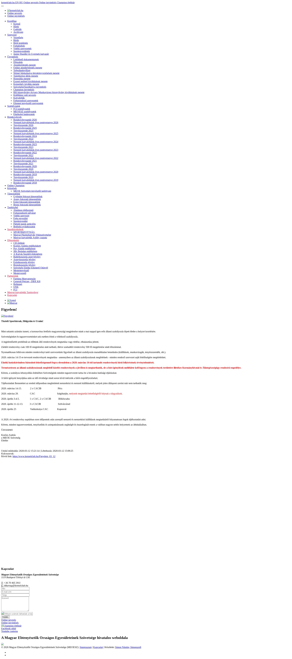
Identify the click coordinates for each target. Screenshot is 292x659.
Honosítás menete (21, 78)
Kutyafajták (19, 98)
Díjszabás (18, 62)
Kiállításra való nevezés (24, 95)
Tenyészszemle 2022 (23, 155)
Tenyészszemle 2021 (23, 163)
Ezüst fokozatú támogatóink (26, 202)
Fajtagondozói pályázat (24, 213)
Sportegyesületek (21, 51)
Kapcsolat (12, 295)
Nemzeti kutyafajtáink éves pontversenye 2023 (35, 150)
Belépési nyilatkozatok (24, 226)
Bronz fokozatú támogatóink (27, 204)
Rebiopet (17, 284)
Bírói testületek (20, 43)
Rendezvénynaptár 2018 (25, 182)
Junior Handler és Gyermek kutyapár (31, 54)
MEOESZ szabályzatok (24, 111)
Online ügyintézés (48, 2)
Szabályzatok (13, 106)
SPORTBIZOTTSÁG (24, 232)
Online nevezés (31, 2)
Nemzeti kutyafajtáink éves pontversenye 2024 (35, 141)
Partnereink (12, 276)
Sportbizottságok (15, 229)
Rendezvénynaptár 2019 (25, 174)
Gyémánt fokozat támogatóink (27, 196)
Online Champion (15, 185)
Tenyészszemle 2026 (23, 125)
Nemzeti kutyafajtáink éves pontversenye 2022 (35, 158)
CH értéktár (19, 243)
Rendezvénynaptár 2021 (25, 161)
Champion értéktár (66, 2)
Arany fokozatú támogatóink (27, 199)
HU (21, 2)
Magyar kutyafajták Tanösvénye (22, 292)
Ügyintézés (12, 56)
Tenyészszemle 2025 (23, 130)
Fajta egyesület (20, 218)
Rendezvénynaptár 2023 (25, 144)
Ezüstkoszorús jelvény (24, 262)
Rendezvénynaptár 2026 (25, 119)
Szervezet (12, 34)
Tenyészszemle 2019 (23, 177)
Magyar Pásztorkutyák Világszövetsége (32, 235)
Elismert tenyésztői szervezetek (28, 103)
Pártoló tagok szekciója (24, 224)
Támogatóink (13, 193)
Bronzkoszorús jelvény (24, 265)
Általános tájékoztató (23, 210)
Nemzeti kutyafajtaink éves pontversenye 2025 (35, 133)
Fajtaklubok (19, 45)
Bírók (16, 40)
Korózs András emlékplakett (27, 245)
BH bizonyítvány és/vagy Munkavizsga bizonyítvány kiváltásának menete (48, 92)
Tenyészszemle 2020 (23, 169)
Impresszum (86, 647)
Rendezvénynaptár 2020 (25, 166)
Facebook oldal (8, 628)
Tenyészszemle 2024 (23, 139)
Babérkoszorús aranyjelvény (27, 256)
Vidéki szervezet (21, 215)
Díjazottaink (13, 240)
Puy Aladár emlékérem (24, 248)
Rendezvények (14, 117)
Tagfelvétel (12, 207)
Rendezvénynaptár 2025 (25, 128)
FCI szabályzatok (21, 108)
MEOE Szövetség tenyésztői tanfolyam (32, 191)
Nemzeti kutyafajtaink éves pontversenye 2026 (35, 122)
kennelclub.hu (8, 2)
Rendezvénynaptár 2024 (25, 136)
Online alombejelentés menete (27, 67)
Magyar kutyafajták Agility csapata (30, 237)
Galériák (17, 29)
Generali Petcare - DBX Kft (26, 281)
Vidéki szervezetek (22, 48)
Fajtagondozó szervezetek (25, 100)
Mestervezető (19, 273)
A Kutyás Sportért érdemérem (27, 254)
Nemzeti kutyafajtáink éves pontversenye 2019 (35, 180)
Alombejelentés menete (24, 65)
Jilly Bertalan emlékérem (25, 251)
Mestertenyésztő (21, 270)
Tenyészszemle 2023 (23, 147)
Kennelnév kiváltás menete (26, 84)
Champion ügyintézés (23, 89)
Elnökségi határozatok (24, 114)
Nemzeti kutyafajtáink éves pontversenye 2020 (35, 171)
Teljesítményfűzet (21, 70)
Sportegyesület (20, 221)
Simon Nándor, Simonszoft (128, 647)
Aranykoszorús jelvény (24, 259)
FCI (15, 289)
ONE (16, 287)
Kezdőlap (12, 21)
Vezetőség (18, 37)
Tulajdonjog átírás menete (25, 76)
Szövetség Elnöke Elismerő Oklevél (30, 267)
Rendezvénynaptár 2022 (25, 152)
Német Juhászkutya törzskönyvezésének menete (36, 73)
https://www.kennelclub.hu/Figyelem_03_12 (34, 456)
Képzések (12, 188)
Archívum (18, 32)
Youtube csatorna (9, 631)
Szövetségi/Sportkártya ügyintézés (29, 87)
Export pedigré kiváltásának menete (30, 81)
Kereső (16, 24)
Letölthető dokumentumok (26, 59)
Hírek (16, 26)
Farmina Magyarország (24, 278)
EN (17, 2)
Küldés (5, 617)
